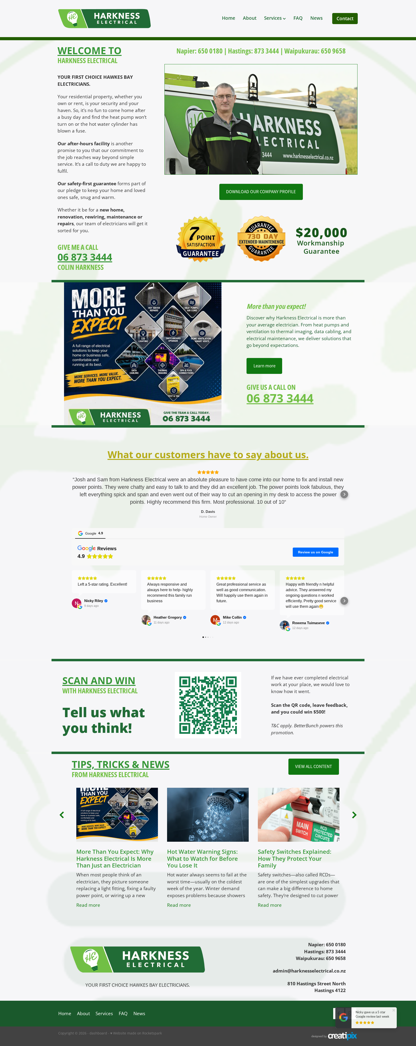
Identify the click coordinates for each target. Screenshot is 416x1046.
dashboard (98, 1033)
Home (228, 18)
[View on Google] (76, 603)
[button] (72, 494)
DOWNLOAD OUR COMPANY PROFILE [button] (261, 192)
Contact (345, 18)
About (249, 18)
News (316, 18)
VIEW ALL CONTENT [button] (313, 766)
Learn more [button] (264, 366)
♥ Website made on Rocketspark (136, 1033)
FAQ (298, 18)
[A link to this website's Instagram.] (350, 1013)
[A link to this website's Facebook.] (338, 1013)
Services (273, 18)
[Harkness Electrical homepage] (118, 18)
